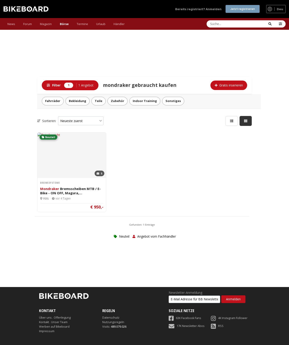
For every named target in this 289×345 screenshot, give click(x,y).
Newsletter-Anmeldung (185, 292)
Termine (82, 24)
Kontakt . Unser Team (53, 322)
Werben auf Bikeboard (54, 327)
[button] (280, 24)
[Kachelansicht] (246, 121)
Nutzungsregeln (113, 322)
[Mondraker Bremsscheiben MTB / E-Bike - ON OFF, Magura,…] (48, 134)
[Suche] (270, 24)
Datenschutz (110, 318)
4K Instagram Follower (232, 318)
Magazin (46, 24)
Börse (64, 24)
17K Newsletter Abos (191, 326)
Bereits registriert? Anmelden (198, 9)
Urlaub (100, 24)
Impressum (46, 331)
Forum (27, 24)
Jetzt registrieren (242, 9)
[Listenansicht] (232, 121)
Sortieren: (48, 121)
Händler (119, 24)
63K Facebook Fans (188, 318)
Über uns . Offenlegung (55, 318)
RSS (221, 326)
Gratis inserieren (231, 85)
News (11, 24)
